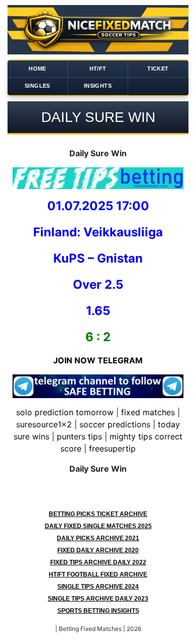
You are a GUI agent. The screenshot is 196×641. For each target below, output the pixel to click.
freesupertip (112, 448)
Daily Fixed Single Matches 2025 (98, 526)
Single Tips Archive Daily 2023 (98, 598)
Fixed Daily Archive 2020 (98, 550)
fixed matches (148, 412)
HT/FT (98, 69)
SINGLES (37, 86)
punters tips (79, 436)
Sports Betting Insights (98, 610)
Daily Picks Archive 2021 (98, 538)
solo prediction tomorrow (65, 412)
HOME (37, 69)
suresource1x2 (44, 424)
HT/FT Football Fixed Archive (98, 574)
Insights (98, 86)
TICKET (157, 69)
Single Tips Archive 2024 (98, 586)
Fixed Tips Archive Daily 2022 (98, 562)
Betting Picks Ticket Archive (98, 514)
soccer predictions (114, 424)
